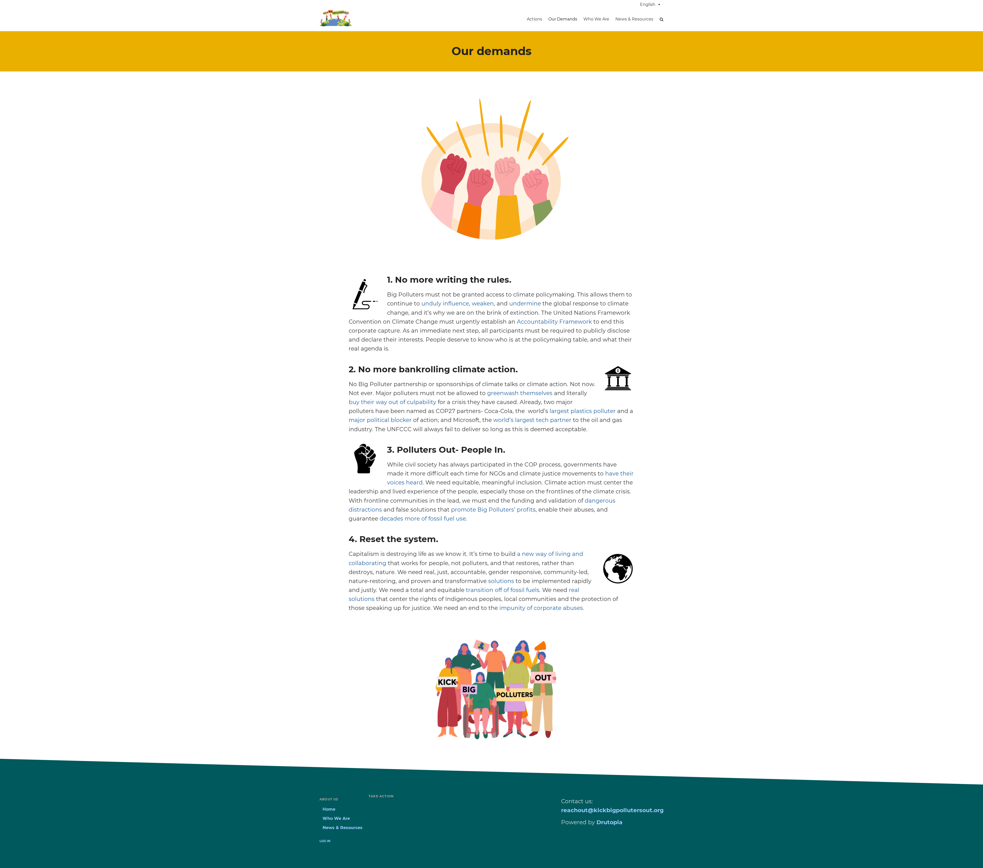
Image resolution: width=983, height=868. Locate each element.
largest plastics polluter (583, 411)
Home (329, 809)
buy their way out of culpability (392, 402)
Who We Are (596, 19)
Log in (324, 841)
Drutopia (609, 822)
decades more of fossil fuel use (423, 518)
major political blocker (381, 420)
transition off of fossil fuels (502, 590)
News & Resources (634, 19)
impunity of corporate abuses (541, 608)
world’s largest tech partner (532, 420)
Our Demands (562, 19)
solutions (501, 581)
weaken (483, 303)
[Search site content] (661, 19)
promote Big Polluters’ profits (493, 509)
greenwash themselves (519, 393)
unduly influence (445, 303)
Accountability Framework (554, 321)
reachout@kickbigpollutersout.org (612, 810)
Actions (534, 19)
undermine (525, 303)
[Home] (335, 24)
